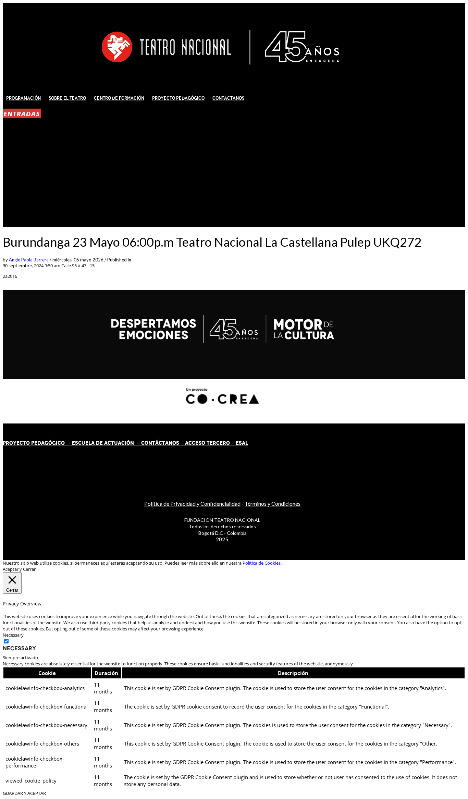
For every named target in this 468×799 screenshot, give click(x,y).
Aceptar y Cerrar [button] (19, 569)
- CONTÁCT (149, 443)
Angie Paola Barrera (29, 259)
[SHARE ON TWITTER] (4, 287)
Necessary (19, 648)
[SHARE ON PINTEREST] (14, 287)
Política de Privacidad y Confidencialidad (192, 503)
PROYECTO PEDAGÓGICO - (37, 443)
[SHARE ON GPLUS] (11, 287)
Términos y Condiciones (272, 503)
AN (168, 443)
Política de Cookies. (262, 563)
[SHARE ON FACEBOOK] (8, 287)
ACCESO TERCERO (208, 443)
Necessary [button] (13, 635)
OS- (178, 443)
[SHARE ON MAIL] (18, 287)
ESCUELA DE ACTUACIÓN (103, 443)
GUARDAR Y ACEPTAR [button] (24, 793)
